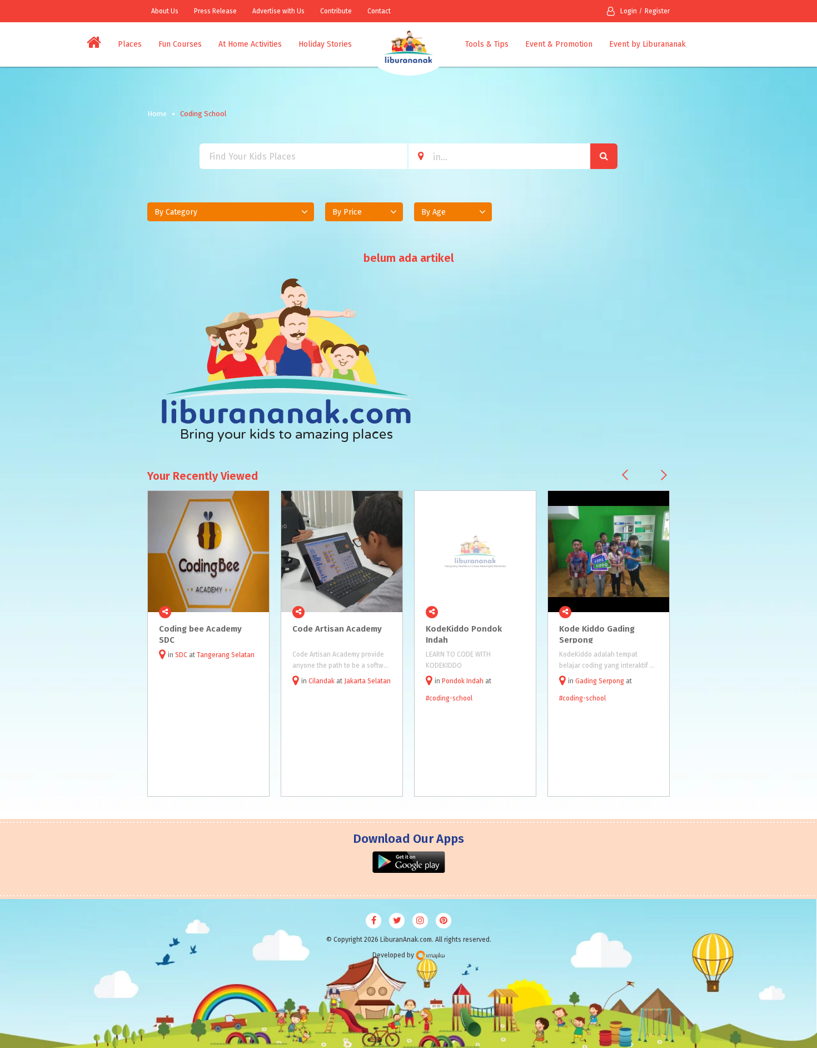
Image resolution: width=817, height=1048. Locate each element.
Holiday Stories (325, 44)
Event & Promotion (558, 44)
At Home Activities (250, 44)
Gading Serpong (599, 681)
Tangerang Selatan (226, 655)
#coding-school (449, 698)
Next (664, 475)
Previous (625, 475)
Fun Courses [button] (180, 44)
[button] (230, 211)
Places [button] (130, 44)
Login (628, 11)
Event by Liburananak (647, 44)
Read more (254, 612)
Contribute (336, 11)
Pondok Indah (463, 681)
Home (157, 114)
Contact (379, 11)
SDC (181, 655)
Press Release (215, 11)
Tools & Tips (487, 44)
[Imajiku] (430, 955)
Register (657, 11)
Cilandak (321, 681)
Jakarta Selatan (367, 681)
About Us (164, 11)
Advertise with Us (278, 11)
